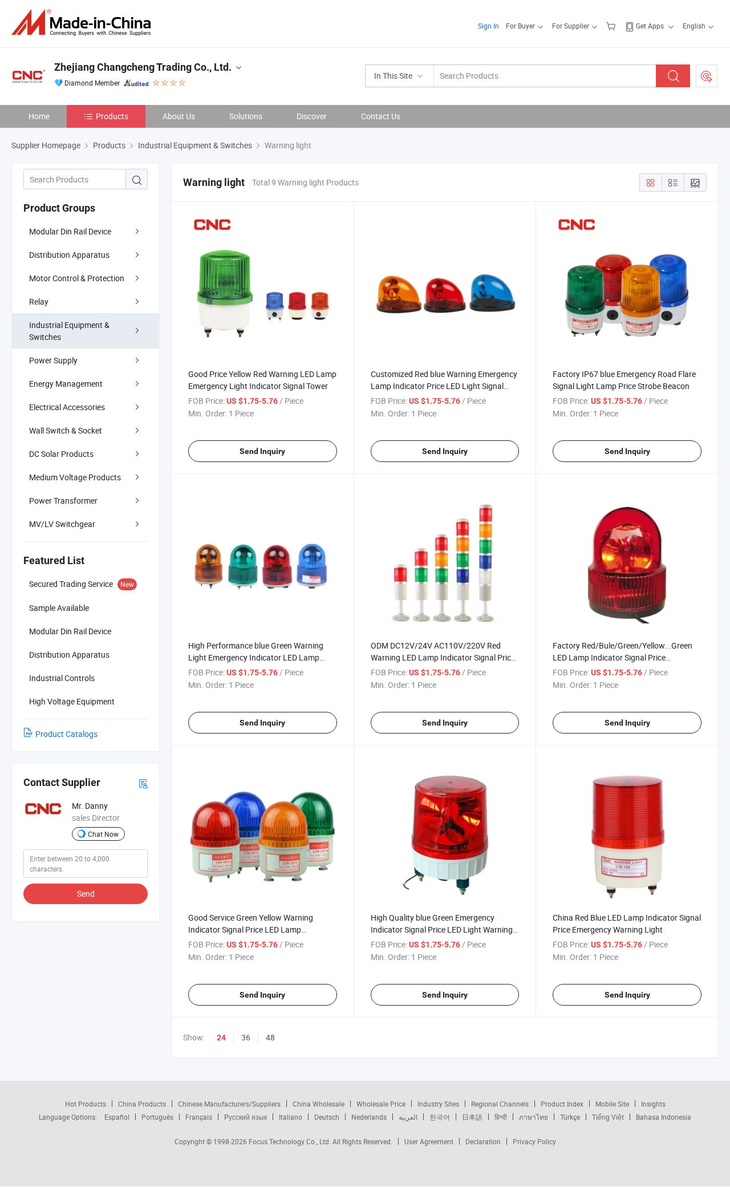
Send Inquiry (262, 451)
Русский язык (245, 1116)
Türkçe (570, 1116)
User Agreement (428, 1141)
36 (245, 1037)
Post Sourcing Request (706, 75)
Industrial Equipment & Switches (69, 330)
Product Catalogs (66, 733)
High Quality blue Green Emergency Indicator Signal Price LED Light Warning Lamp (442, 929)
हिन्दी (500, 1116)
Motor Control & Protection (76, 278)
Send (86, 893)
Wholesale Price (380, 1103)
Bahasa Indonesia (663, 1116)
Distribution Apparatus (69, 254)
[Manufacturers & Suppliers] (84, 22)
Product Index (562, 1103)
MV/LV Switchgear (62, 523)
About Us (179, 116)
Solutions (245, 116)
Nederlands (369, 1116)
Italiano (290, 1116)
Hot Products (85, 1103)
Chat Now (103, 833)
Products (112, 116)
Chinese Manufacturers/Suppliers (229, 1103)
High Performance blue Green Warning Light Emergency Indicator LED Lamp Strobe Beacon (255, 657)
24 (221, 1037)
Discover (312, 116)
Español (116, 1116)
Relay (38, 301)
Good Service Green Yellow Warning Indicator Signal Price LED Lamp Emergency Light (250, 929)
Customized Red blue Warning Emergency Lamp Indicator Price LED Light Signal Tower (444, 385)
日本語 (472, 1116)
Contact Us (380, 116)
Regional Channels (500, 1103)
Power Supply (53, 360)
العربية (408, 1116)
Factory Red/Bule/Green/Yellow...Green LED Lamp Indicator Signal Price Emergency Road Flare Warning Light (622, 657)
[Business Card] (143, 783)
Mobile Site (612, 1103)
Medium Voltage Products (75, 477)
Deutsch (326, 1116)
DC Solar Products (61, 453)
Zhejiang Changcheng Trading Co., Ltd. (143, 67)
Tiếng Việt (608, 1116)
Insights (653, 1103)
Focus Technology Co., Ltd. (290, 1141)
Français (198, 1116)
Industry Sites (438, 1103)
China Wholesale (318, 1103)
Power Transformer (63, 500)
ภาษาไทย (533, 1116)
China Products (142, 1103)
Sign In (488, 25)
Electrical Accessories (67, 407)
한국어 (439, 1116)
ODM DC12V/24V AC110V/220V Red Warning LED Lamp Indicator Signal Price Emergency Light (443, 657)
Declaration (483, 1141)
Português (157, 1116)
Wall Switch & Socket (65, 430)
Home (39, 116)
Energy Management (66, 383)
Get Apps (650, 25)
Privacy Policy (534, 1141)
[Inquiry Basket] (612, 25)
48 (270, 1037)
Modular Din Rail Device (70, 231)
